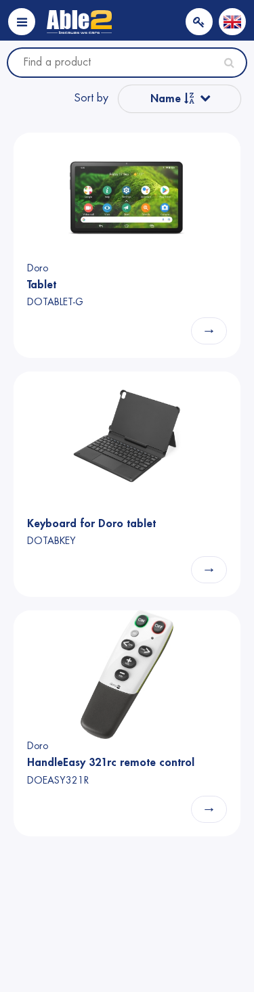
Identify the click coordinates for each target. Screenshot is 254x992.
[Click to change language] (232, 21)
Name (167, 98)
